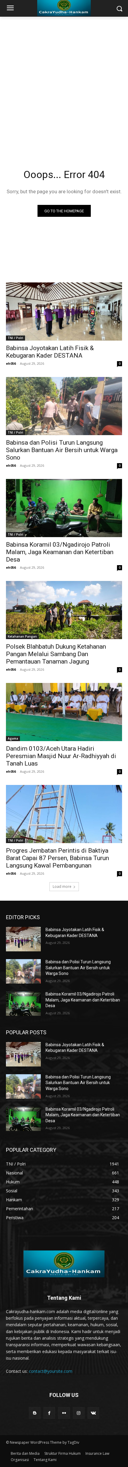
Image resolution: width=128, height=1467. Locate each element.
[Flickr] (64, 1413)
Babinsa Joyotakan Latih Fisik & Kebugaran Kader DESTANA (50, 351)
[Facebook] (49, 1413)
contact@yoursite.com (50, 1371)
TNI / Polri (15, 338)
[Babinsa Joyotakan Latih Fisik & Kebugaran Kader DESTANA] (64, 311)
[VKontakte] (93, 1413)
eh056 (11, 363)
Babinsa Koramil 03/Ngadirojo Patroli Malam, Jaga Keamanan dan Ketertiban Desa (59, 552)
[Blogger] (34, 1413)
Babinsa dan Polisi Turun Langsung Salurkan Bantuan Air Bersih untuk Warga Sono (62, 450)
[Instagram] (79, 1413)
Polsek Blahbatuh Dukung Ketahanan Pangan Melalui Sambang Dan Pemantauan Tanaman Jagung (56, 654)
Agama (13, 738)
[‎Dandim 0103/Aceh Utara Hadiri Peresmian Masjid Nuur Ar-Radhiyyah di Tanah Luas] (64, 712)
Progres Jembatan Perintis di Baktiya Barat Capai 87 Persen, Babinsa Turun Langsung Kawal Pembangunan (57, 858)
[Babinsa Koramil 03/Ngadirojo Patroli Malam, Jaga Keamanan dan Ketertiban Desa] (64, 508)
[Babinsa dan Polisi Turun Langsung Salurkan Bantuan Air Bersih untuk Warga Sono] (64, 406)
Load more (62, 886)
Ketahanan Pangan (22, 636)
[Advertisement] (64, 84)
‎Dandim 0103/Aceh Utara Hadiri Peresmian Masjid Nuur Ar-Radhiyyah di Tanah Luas (61, 756)
